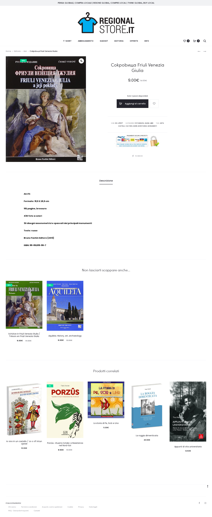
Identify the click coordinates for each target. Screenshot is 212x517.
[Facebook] (199, 503)
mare (135, 126)
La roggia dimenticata (147, 435)
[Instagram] (205, 503)
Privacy (81, 507)
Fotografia (139, 123)
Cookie (70, 507)
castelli (121, 126)
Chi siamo (12, 507)
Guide (147, 123)
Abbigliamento (85, 41)
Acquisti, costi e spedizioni (52, 507)
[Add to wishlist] (154, 103)
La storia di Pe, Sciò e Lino (106, 423)
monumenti (152, 126)
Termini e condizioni (29, 507)
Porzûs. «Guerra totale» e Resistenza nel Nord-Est (65, 444)
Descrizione (106, 180)
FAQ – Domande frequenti (18, 511)
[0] (184, 40)
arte (162, 123)
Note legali (93, 507)
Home (8, 51)
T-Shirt (67, 41)
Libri (25, 51)
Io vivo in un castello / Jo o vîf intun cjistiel (24, 442)
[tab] (106, 180)
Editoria (118, 41)
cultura (129, 126)
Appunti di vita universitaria (188, 446)
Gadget (104, 41)
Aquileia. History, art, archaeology (65, 335)
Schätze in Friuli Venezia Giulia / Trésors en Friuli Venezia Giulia (24, 335)
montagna (142, 126)
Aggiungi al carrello (135, 103)
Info (146, 41)
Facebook (139, 156)
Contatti (37, 511)
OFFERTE (134, 41)
